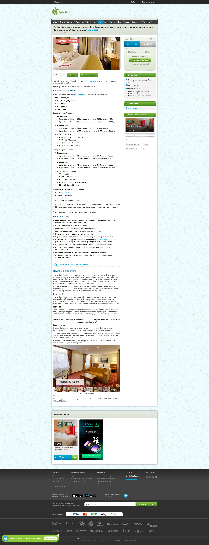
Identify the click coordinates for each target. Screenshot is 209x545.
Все (53, 22)
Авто (106, 22)
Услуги (128, 22)
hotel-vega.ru (132, 108)
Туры (101, 22)
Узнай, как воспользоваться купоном (74, 264)
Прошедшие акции (78, 481)
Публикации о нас (59, 479)
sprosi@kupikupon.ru (133, 476)
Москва (56, 2)
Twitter (153, 477)
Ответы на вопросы (59, 486)
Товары (121, 22)
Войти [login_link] (133, 2)
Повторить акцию (140, 60)
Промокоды (147, 22)
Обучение (113, 22)
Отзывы (72, 75)
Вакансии (56, 481)
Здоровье (71, 22)
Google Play (90, 495)
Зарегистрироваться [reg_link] (148, 2)
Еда (57, 22)
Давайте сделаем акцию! (80, 476)
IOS (85, 81)
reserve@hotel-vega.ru (107, 239)
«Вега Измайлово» (80, 94)
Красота (63, 22)
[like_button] (151, 39)
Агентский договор (104, 476)
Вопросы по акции (89, 75)
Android (93, 81)
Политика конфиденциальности (109, 484)
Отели (95, 22)
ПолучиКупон (137, 22)
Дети (89, 22)
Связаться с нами (131, 479)
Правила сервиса (58, 484)
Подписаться (50, 538)
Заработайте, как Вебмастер (82, 479)
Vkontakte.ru (150, 477)
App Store (77, 495)
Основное (59, 75)
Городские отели (131, 148)
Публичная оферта (104, 481)
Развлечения (81, 22)
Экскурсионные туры (132, 144)
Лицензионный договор (106, 479)
